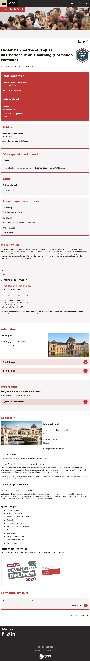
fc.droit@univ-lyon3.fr (14, 307)
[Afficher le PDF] (79, 41)
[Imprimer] (83, 41)
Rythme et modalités (13, 401)
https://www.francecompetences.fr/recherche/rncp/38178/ (25, 458)
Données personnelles (45, 651)
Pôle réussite (7, 232)
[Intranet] (86, 3)
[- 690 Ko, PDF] (31, 571)
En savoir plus (8, 190)
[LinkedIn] (13, 634)
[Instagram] (8, 634)
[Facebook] (3, 634)
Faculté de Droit (9, 85)
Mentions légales (45, 647)
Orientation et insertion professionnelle (18, 222)
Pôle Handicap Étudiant (12, 212)
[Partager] (87, 41)
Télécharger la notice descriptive (16, 395)
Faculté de (13, 9)
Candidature (9, 362)
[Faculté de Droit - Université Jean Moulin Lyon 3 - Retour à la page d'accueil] (12, 3)
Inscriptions (8, 371)
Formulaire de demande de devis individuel (20, 314)
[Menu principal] (3, 3)
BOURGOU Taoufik (14, 289)
